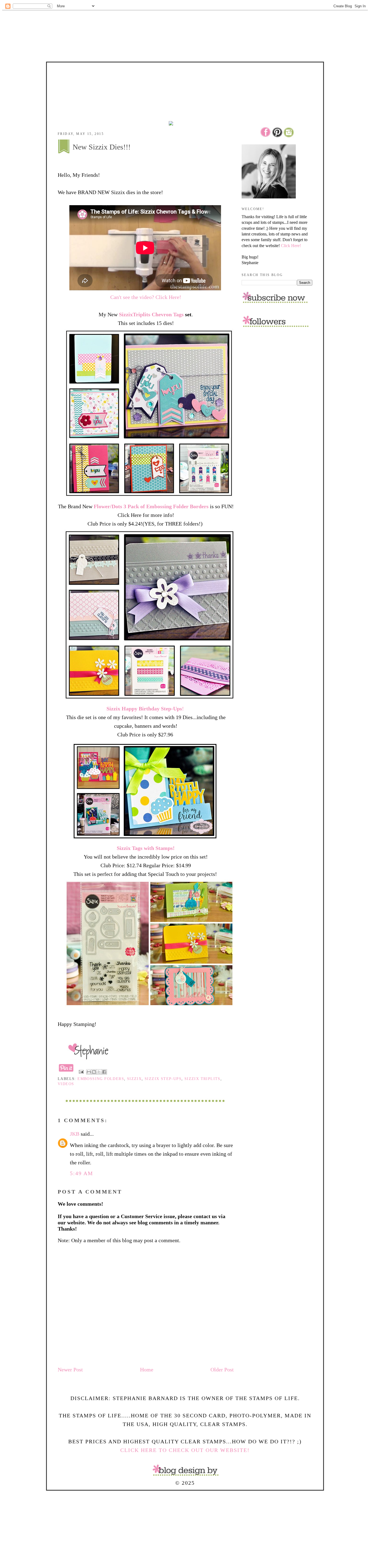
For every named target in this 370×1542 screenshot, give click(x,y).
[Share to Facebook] (104, 1072)
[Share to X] (99, 1072)
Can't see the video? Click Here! (145, 297)
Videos (66, 1084)
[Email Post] (81, 1071)
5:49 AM (81, 1173)
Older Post (222, 1369)
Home (146, 1369)
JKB (74, 1134)
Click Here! (291, 245)
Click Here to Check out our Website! (185, 1450)
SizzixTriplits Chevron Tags (152, 314)
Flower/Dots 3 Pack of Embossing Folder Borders (151, 506)
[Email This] (89, 1072)
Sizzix (134, 1079)
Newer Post (70, 1369)
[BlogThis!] (94, 1072)
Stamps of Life (185, 78)
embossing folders (100, 1079)
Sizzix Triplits (202, 1079)
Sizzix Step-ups (163, 1079)
